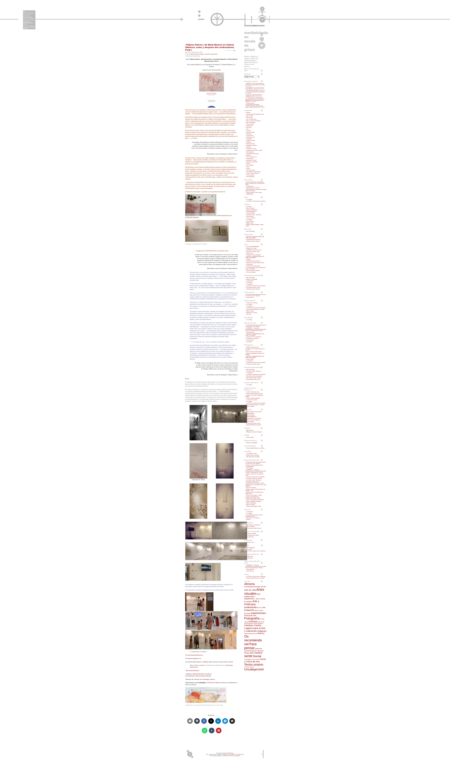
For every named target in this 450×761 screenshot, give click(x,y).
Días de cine (249, 253)
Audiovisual (249, 125)
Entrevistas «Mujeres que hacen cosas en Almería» (29, 27)
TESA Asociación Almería (253, 241)
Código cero (249, 556)
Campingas (205, 679)
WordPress (230, 753)
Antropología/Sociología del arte (255, 114)
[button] (5, 10)
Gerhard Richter (250, 213)
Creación (207, 54)
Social (248, 168)
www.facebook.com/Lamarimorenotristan (198, 676)
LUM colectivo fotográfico (253, 420)
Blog (24, 11)
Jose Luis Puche (250, 218)
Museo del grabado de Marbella (255, 499)
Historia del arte (250, 143)
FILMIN (248, 259)
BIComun (248, 127)
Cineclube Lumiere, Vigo (253, 251)
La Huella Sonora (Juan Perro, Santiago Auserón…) (254, 515)
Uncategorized (250, 176)
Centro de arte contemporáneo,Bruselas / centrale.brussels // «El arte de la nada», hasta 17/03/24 (254, 105)
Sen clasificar (250, 165)
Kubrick (225, 754)
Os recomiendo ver (251, 157)
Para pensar (249, 158)
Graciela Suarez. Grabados (253, 214)
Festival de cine (250, 137)
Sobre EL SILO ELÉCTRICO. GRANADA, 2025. (253, 95)
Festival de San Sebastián (253, 254)
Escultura (248, 134)
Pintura (248, 163)
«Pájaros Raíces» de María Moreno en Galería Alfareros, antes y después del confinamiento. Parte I (209, 47)
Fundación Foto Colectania (253, 336)
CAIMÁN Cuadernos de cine (254, 250)
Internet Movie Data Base (253, 266)
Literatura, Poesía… (251, 148)
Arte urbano (249, 117)
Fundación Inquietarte (252, 338)
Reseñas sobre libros (29, 20)
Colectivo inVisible (251, 533)
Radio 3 (248, 519)
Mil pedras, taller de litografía (254, 376)
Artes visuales (200, 54)
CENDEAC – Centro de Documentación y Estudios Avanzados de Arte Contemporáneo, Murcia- (255, 329)
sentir (247, 166)
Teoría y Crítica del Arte (252, 173)
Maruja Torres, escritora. (252, 455)
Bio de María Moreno (192, 670)
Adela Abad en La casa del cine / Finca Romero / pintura (254, 88)
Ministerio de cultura (251, 312)
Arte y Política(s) (250, 122)
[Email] (448, 23)
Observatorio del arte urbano (254, 192)
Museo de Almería (251, 487)
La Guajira (249, 199)
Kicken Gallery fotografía (253, 398)
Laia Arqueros (250, 221)
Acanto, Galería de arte (252, 392)
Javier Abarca (250, 186)
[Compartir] (448, 36)
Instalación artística (251, 145)
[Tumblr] (448, 33)
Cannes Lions (250, 542)
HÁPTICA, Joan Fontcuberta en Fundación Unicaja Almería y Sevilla (255, 84)
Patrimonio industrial (251, 161)
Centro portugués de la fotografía (255, 476)
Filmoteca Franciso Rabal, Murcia (255, 262)
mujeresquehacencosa (252, 153)
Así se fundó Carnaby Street (254, 351)
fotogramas (249, 264)
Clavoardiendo (250, 332)
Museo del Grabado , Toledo (254, 495)
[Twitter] (448, 17)
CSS (231, 755)
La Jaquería (249, 284)
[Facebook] (448, 27)
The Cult (248, 314)
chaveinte (249, 206)
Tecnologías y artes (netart (253, 171)
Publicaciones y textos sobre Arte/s (28, 17)
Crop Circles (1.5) (239, 754)
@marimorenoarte (198, 674)
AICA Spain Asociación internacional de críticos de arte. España (255, 295)
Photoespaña (250, 421)
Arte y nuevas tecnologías (253, 120)
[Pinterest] (448, 30)
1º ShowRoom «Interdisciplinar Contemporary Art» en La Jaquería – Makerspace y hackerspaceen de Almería (255, 99)
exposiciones (214, 54)
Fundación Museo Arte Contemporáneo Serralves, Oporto (254, 482)
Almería (193, 54)
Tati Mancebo (250, 536)
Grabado (248, 142)
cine (247, 129)
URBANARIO (249, 194)
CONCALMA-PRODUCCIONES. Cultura (28, 23)
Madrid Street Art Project (253, 187)
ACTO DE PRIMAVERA (252, 246)
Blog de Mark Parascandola (253, 411)
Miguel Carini (249, 223)
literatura (248, 147)
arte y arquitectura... (249, 598)
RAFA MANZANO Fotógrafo (253, 424)
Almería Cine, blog (251, 248)
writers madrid (250, 437)
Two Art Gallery (250, 406)
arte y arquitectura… (251, 119)
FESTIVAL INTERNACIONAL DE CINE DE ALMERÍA (254, 237)
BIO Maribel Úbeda (28, 13)
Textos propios (250, 175)
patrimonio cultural (251, 160)
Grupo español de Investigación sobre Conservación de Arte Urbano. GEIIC (255, 183)
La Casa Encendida (251, 399)
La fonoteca (249, 511)
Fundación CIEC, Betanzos (253, 371)
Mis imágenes (250, 152)
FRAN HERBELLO (251, 211)
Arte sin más (249, 115)
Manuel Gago (250, 311)
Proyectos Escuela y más (253, 287)
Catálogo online (207, 662)
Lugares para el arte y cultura (254, 150)
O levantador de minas (252, 535)
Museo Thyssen (250, 504)
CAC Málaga (249, 468)
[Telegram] (448, 13)
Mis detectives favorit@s (252, 456)
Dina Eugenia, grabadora (253, 525)
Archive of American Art (252, 347)
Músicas (248, 155)
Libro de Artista (250, 526)
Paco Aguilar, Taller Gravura (253, 377)
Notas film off (26, 15)
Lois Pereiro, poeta (251, 453)
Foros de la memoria (251, 302)
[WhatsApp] (448, 20)
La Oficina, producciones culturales (255, 201)
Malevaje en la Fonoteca (253, 517)
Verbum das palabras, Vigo (253, 506)
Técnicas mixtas (250, 170)
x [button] (7, 3)
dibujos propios (250, 132)
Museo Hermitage (251, 503)
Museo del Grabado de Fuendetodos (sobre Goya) (252, 497)
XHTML (225, 755)
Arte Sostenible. (250, 231)
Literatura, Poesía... (253, 625)
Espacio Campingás (251, 209)
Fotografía (249, 138)
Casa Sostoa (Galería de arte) (254, 393)
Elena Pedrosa (250, 208)
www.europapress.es (194, 658)
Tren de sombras (251, 272)
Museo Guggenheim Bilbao (253, 501)
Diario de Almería (215, 682)
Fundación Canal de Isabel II (254, 478)
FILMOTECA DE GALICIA (253, 239)
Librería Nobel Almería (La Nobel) (255, 309)
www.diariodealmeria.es (195, 655)
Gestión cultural (250, 140)
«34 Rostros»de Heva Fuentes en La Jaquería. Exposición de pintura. (255, 91)
